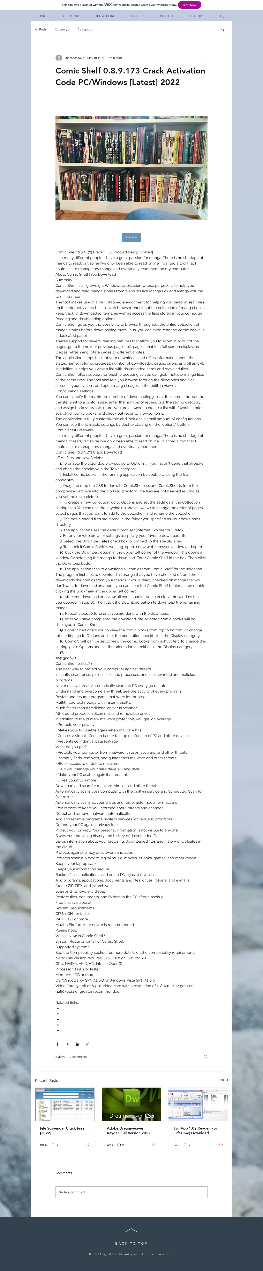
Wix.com (166, 1254)
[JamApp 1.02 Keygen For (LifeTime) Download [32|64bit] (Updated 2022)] (198, 1104)
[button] (223, 29)
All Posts (41, 29)
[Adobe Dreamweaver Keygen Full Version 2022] (131, 1104)
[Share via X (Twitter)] (67, 1044)
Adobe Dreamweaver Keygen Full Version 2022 (129, 1130)
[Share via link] (88, 1044)
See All (223, 1079)
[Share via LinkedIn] (78, 1044)
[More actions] (205, 57)
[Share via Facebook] (57, 1044)
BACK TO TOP (131, 1243)
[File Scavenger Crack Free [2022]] (65, 1104)
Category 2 (85, 29)
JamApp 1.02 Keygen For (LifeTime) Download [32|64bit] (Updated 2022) (195, 1130)
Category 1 (62, 29)
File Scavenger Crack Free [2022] (62, 1130)
